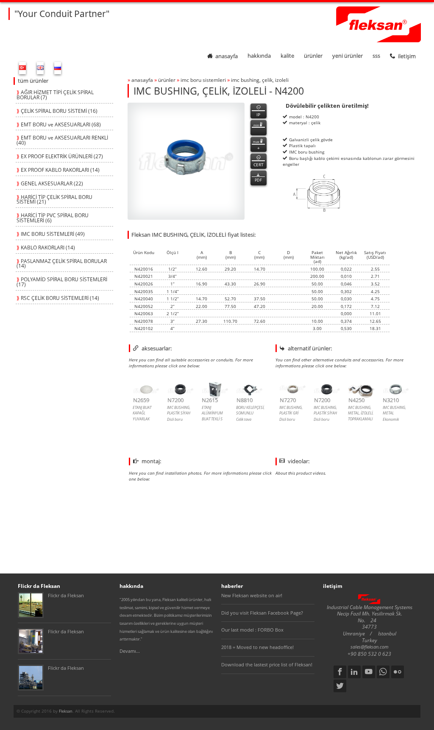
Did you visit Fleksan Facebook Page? (262, 613)
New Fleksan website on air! (251, 596)
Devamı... (130, 651)
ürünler (313, 56)
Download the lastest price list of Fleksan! (266, 665)
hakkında (259, 56)
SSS (376, 56)
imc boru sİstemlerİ (203, 79)
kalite (287, 56)
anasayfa (226, 56)
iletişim (407, 56)
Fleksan (65, 711)
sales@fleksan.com (370, 647)
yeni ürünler (347, 56)
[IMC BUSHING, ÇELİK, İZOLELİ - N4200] (186, 161)
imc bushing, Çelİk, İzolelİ (260, 79)
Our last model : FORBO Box (252, 630)
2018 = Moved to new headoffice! (257, 647)
